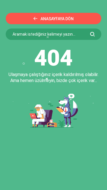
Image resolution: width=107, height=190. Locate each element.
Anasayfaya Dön (57, 19)
